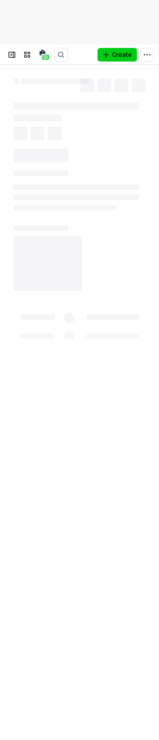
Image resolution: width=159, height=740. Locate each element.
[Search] (61, 55)
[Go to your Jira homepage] (44, 55)
